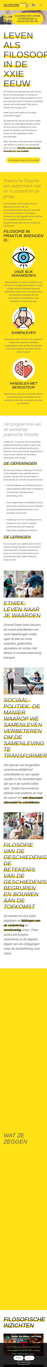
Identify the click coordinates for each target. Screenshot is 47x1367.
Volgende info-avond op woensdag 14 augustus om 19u (27, 19)
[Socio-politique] (23, 681)
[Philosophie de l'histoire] (23, 825)
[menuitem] (41, 5)
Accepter (18, 1358)
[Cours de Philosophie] (19, 5)
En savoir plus (23, 1362)
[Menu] (41, 5)
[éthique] (23, 584)
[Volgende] (45, 17)
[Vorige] (2, 17)
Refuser (29, 1358)
